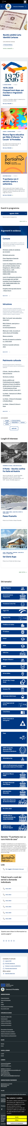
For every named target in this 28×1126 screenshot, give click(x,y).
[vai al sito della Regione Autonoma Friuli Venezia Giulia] (4, 1)
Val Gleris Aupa (9, 556)
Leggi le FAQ (8, 961)
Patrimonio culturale (12, 360)
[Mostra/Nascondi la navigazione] (2, 6)
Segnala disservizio (10, 973)
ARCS (4, 666)
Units (4, 645)
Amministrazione (5, 994)
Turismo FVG (6, 689)
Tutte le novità (7, 48)
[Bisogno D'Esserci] (22, 660)
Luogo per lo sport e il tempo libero (13, 512)
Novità (2, 1040)
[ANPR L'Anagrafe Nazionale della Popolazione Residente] (22, 750)
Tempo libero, (9, 512)
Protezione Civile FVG (9, 604)
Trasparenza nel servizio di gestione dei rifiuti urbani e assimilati (13, 1094)
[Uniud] (22, 639)
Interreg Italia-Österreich (7, 792)
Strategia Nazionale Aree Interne (8, 783)
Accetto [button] (16, 1117)
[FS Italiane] (22, 632)
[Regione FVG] (22, 618)
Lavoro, (4, 131)
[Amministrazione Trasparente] (22, 596)
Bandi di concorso (5, 1085)
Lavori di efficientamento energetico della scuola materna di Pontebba (13, 766)
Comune (6, 238)
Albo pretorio (4, 1086)
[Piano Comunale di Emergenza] (22, 723)
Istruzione (7, 304)
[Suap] (22, 738)
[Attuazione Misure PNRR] (22, 775)
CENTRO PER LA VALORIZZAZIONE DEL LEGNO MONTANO (9, 817)
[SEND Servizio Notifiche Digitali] (22, 827)
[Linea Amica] (22, 712)
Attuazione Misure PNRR (8, 775)
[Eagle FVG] (22, 611)
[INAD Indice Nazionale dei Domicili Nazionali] (22, 801)
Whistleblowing (7, 758)
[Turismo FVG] (22, 689)
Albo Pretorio (7, 588)
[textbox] (11, 941)
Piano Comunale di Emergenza (8, 719)
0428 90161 (13, 966)
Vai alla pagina (7, 103)
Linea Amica (6, 712)
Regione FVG (6, 618)
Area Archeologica (17, 465)
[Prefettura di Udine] (22, 625)
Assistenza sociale (7, 176)
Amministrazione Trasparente (8, 596)
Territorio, (15, 552)
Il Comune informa (7, 84)
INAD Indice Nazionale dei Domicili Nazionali (9, 801)
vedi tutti (14, 428)
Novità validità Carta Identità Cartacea (12, 36)
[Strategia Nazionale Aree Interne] (22, 784)
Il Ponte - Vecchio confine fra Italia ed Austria (14, 470)
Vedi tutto (23, 221)
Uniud (4, 638)
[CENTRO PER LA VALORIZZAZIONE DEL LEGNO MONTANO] (22, 818)
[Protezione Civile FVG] (22, 604)
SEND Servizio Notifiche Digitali (8, 827)
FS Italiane (6, 631)
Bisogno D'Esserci (8, 659)
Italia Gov (5, 652)
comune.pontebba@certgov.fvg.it (11, 1076)
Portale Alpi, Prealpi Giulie (9, 681)
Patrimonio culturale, (8, 465)
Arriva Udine (6, 673)
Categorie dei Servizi (6, 1012)
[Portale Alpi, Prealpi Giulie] (22, 682)
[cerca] (25, 7)
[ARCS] (22, 667)
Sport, (4, 512)
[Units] (22, 646)
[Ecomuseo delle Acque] (22, 696)
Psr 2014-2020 (7, 809)
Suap (4, 733)
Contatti (3, 1060)
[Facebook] (2, 1109)
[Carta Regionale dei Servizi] (22, 704)
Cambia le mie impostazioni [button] (17, 1123)
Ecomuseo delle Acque (9, 696)
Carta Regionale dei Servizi (8, 704)
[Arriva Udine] (22, 674)
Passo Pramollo (10, 516)
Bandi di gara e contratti (6, 1084)
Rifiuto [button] (16, 1120)
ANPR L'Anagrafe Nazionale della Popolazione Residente (9, 749)
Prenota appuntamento (11, 968)
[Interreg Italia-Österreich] (22, 793)
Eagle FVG (6, 611)
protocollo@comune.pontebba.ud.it (12, 1070)
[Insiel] (3, 1124)
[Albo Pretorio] (22, 588)
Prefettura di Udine (8, 624)
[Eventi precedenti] (2, 213)
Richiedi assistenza (10, 963)
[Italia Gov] (22, 653)
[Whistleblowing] (22, 759)
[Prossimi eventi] (25, 213)
